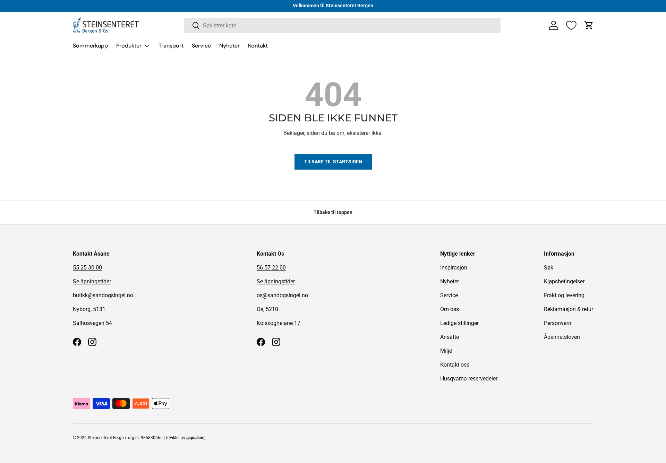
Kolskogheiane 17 (278, 323)
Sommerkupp (90, 45)
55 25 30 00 (87, 267)
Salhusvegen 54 (92, 323)
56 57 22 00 (271, 267)
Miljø (446, 351)
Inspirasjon (453, 267)
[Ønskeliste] (571, 25)
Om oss (449, 309)
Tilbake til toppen (333, 212)
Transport (171, 45)
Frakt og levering (564, 295)
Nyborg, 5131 (89, 309)
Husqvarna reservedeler (468, 378)
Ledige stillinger (459, 323)
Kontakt (258, 45)
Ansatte (449, 337)
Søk (548, 267)
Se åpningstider (92, 281)
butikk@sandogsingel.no (103, 295)
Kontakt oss (454, 364)
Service (201, 45)
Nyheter (229, 45)
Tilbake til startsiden (333, 161)
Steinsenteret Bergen (107, 437)
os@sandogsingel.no (282, 295)
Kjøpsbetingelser (564, 281)
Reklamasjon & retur (568, 309)
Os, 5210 (267, 309)
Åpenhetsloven (562, 337)
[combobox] (342, 25)
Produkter (129, 45)
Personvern (557, 323)
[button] (589, 25)
